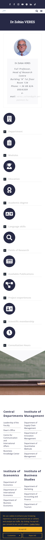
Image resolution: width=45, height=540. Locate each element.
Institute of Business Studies (32, 475)
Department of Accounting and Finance (31, 497)
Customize (12, 535)
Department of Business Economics (9, 503)
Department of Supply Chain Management (30, 425)
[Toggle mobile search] (37, 11)
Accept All (22, 529)
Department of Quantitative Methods (30, 446)
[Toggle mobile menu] (41, 11)
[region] (22, 525)
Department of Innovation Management (30, 436)
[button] (22, 131)
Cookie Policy (35, 524)
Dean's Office (9, 430)
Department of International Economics (9, 493)
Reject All (32, 535)
